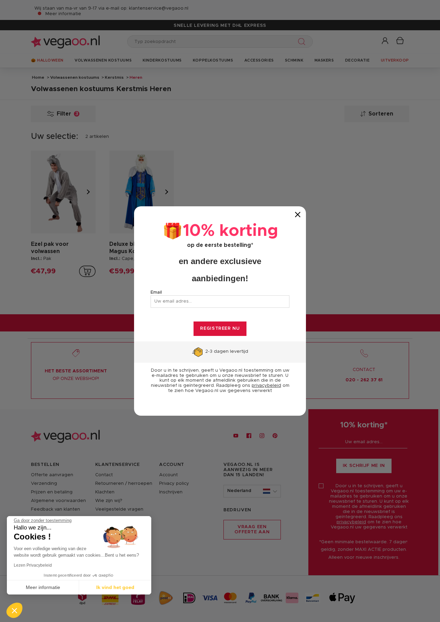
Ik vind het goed (115, 587)
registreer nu (220, 328)
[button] (14, 610)
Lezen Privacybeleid (33, 565)
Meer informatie (43, 587)
